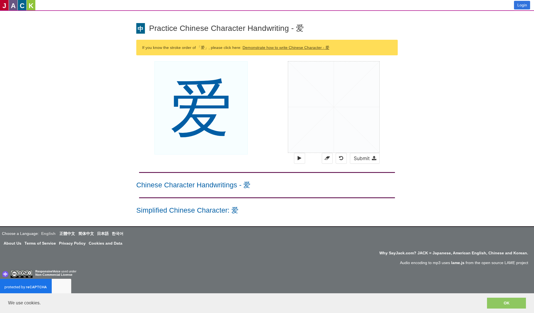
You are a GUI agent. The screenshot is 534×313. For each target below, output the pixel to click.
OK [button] (507, 303)
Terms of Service (40, 243)
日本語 (103, 233)
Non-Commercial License (53, 274)
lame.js (457, 262)
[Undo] (341, 158)
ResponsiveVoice (47, 271)
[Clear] (327, 158)
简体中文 (86, 233)
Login (522, 5)
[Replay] (299, 158)
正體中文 (67, 233)
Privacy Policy (72, 243)
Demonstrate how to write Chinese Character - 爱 (286, 47)
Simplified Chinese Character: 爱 (187, 210)
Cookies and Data (105, 243)
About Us (12, 243)
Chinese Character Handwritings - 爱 (193, 185)
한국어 (117, 233)
